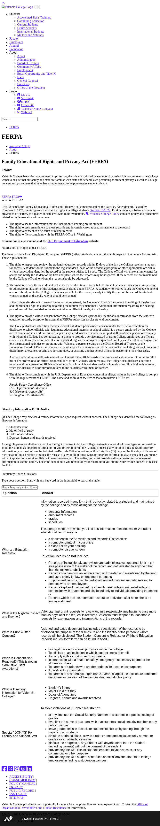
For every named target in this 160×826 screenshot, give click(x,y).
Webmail (26, 112)
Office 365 (27, 105)
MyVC (25, 94)
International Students (30, 31)
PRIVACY (16, 787)
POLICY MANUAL (22, 783)
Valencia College (19, 146)
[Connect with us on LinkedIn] (29, 770)
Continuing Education (30, 21)
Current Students (27, 24)
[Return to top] (3, 3)
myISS (25, 101)
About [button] (13, 52)
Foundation (16, 49)
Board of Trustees (28, 63)
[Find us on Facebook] (4, 770)
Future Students (26, 28)
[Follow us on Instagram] (17, 770)
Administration (26, 59)
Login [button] (13, 91)
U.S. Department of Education (68, 241)
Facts (20, 77)
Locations (23, 84)
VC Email (27, 98)
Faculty (14, 38)
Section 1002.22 (100, 210)
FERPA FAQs (10, 196)
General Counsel (27, 80)
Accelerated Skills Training (34, 17)
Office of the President (31, 87)
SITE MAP (16, 797)
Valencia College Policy (104, 213)
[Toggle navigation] (37, 7)
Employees (16, 42)
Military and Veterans (30, 35)
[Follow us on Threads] (23, 770)
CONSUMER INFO (22, 780)
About (21, 56)
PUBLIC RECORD (22, 790)
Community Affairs (29, 66)
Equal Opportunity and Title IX (36, 73)
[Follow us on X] (10, 770)
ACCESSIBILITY (21, 776)
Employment (25, 70)
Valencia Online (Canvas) (37, 108)
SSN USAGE (18, 794)
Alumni (14, 45)
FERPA (14, 127)
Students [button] (14, 14)
